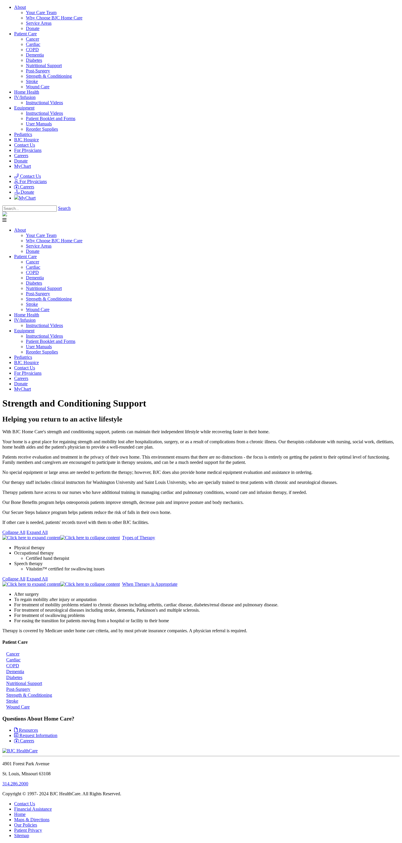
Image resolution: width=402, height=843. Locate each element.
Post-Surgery (18, 689)
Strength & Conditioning (29, 695)
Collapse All (13, 532)
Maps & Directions (31, 819)
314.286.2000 (15, 783)
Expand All (37, 532)
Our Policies (25, 824)
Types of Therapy (138, 537)
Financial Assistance (33, 809)
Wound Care (18, 706)
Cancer (12, 653)
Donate (21, 160)
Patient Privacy (28, 830)
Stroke (12, 700)
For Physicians (27, 150)
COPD (12, 665)
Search (64, 208)
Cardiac (13, 659)
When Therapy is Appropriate (149, 584)
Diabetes (14, 677)
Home (20, 814)
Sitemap (21, 835)
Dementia (15, 671)
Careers (21, 155)
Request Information (37, 735)
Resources (28, 730)
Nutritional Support (24, 683)
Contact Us (24, 144)
